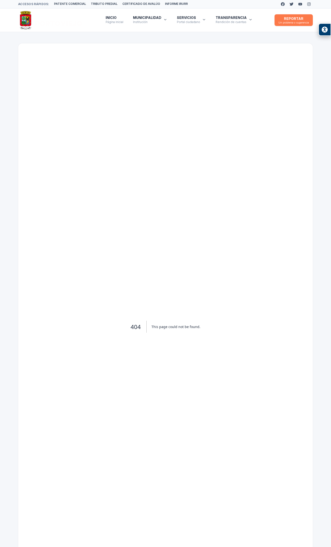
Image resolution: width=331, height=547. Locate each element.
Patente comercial (70, 4)
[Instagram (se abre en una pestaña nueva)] (309, 4)
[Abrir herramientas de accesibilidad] (324, 29)
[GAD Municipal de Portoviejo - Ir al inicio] (51, 20)
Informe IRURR (176, 4)
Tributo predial (104, 4)
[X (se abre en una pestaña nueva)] (291, 4)
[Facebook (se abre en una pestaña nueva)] (283, 4)
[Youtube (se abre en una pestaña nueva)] (300, 4)
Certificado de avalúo (141, 4)
